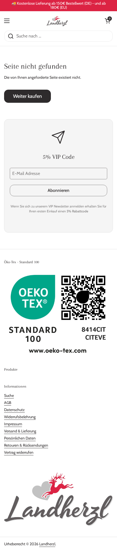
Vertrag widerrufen (18, 452)
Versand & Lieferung (20, 431)
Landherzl (47, 543)
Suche (9, 395)
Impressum (13, 423)
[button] (107, 20)
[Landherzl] (57, 20)
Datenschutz (14, 409)
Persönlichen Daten (20, 438)
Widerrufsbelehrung (20, 416)
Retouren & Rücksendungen (26, 445)
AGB (7, 402)
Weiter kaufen (27, 96)
